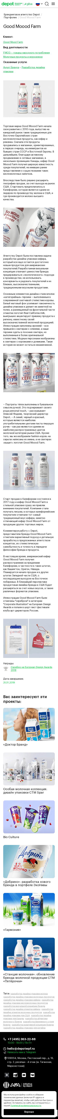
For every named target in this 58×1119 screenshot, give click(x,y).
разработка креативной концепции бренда (33, 1025)
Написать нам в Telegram (21, 1052)
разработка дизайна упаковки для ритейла (24, 1028)
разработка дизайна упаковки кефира (22, 1000)
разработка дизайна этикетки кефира (22, 1009)
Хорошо (29, 1112)
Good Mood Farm (13, 42)
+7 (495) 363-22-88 (22, 1039)
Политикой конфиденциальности (25, 1105)
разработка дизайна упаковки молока (29, 994)
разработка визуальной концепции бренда (24, 1006)
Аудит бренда (11, 67)
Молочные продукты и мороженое (23, 57)
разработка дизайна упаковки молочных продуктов (29, 997)
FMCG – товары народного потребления (26, 53)
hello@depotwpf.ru (21, 1048)
